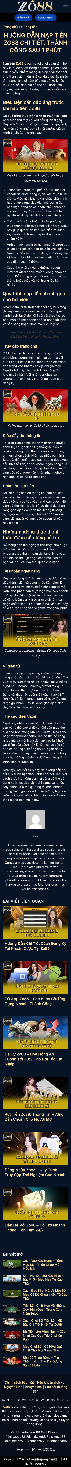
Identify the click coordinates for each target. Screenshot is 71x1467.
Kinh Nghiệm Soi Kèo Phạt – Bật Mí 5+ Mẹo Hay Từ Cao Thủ (43, 1280)
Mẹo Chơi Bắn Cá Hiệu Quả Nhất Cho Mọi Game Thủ (42, 1348)
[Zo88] (36, 6)
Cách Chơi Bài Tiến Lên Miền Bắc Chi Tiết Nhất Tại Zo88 (43, 1322)
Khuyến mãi (33, 1387)
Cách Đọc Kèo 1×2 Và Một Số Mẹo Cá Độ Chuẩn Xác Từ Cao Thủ (45, 1294)
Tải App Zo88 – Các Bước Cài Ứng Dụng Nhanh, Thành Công (35, 1001)
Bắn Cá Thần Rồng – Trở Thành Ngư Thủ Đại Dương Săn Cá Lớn (42, 1361)
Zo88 (19, 63)
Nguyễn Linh (13, 1387)
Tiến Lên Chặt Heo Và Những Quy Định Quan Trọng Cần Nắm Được (44, 1309)
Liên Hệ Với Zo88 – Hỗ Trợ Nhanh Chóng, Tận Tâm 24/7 (35, 1227)
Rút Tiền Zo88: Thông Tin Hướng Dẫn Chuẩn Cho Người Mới (34, 1117)
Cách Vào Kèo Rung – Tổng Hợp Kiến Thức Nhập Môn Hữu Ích (43, 1265)
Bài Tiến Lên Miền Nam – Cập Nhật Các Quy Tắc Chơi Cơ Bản (44, 1335)
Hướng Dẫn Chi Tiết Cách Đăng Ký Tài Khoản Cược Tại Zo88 (35, 946)
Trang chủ (10, 27)
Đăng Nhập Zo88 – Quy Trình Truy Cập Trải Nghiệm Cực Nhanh (35, 1172)
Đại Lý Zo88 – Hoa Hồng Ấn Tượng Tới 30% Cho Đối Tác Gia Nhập (33, 1059)
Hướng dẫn (29, 27)
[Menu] (65, 7)
